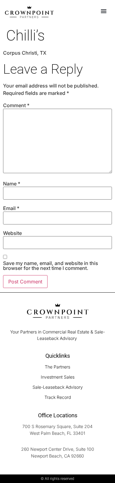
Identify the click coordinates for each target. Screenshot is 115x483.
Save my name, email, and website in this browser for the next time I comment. (50, 266)
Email (11, 208)
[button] (103, 11)
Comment (16, 105)
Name (11, 183)
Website (12, 233)
